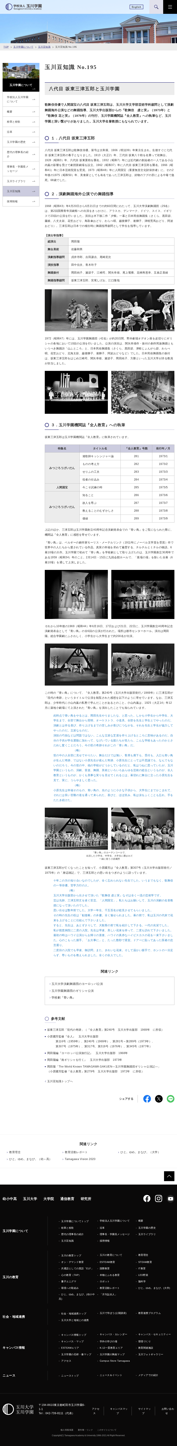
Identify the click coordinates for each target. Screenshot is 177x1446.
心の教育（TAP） (71, 1275)
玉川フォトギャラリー (150, 1354)
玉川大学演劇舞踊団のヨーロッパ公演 (77, 984)
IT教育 (142, 1268)
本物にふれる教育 (110, 1275)
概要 (140, 1220)
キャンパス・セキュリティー (154, 1334)
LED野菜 (143, 1275)
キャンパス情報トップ (73, 1334)
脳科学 (142, 1281)
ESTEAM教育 (107, 1262)
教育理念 (15, 1152)
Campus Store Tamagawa (115, 1360)
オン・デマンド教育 (72, 1262)
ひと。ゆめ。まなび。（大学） (140, 1152)
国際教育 (105, 1268)
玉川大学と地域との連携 (75, 1320)
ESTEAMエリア (70, 1347)
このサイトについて (107, 1430)
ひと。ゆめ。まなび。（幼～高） (30, 1159)
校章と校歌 (67, 1227)
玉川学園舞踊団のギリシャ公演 (73, 990)
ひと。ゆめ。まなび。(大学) (154, 1288)
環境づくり (144, 1341)
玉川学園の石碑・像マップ (76, 1354)
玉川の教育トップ (71, 1255)
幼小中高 (10, 1199)
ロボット (105, 1281)
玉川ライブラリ (147, 1234)
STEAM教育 (145, 1262)
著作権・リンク (85, 1430)
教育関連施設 (145, 1347)
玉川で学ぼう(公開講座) (113, 1313)
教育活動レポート (76, 1152)
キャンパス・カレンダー (113, 1334)
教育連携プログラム (149, 1313)
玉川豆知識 (44, 46)
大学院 (48, 1199)
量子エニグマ (68, 1281)
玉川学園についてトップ (75, 1221)
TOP (6, 46)
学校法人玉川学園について (115, 1220)
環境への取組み (70, 1288)
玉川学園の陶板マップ (112, 1354)
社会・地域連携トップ (73, 1313)
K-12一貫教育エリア (111, 1347)
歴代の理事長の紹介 (72, 1234)
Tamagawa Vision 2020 (80, 1159)
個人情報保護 (66, 1430)
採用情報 (105, 1240)
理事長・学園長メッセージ (115, 1234)
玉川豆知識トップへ (60, 1081)
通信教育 (67, 1199)
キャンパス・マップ (72, 1341)
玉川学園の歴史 (147, 1227)
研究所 (86, 1199)
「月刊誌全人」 (108, 1294)
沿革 (102, 1227)
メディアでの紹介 (148, 1375)
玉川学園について (23, 46)
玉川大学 (30, 1199)
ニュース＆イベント (111, 1375)
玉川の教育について (111, 1255)
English (136, 7)
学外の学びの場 (108, 1341)
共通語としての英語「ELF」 (77, 1268)
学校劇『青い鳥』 (64, 997)
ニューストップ (70, 1375)
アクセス (66, 1360)
